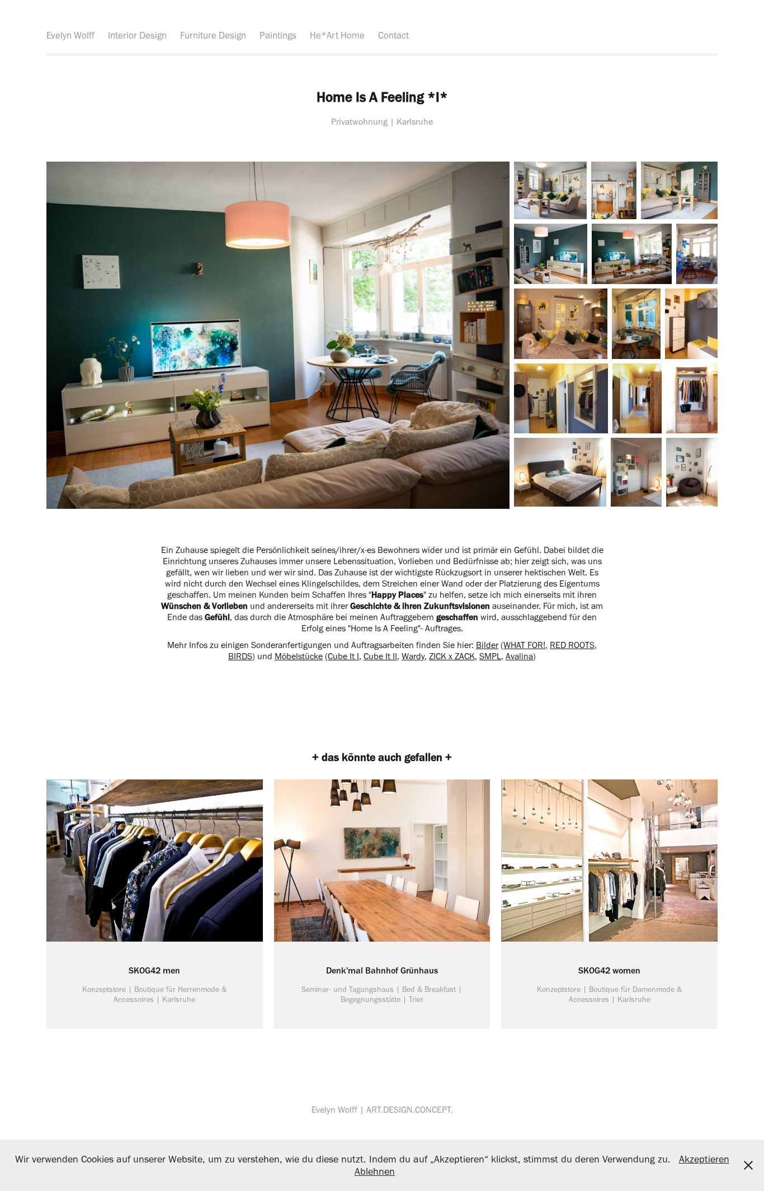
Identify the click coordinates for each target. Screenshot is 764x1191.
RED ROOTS (572, 645)
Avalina (519, 656)
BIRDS (240, 656)
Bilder (487, 645)
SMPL (490, 656)
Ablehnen (375, 1171)
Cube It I (343, 656)
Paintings (278, 35)
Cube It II (380, 656)
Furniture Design (213, 35)
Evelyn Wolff (70, 35)
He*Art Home (337, 35)
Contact (393, 35)
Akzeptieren (704, 1159)
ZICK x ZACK (452, 656)
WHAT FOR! (524, 645)
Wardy (413, 656)
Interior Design (137, 35)
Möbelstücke (299, 656)
